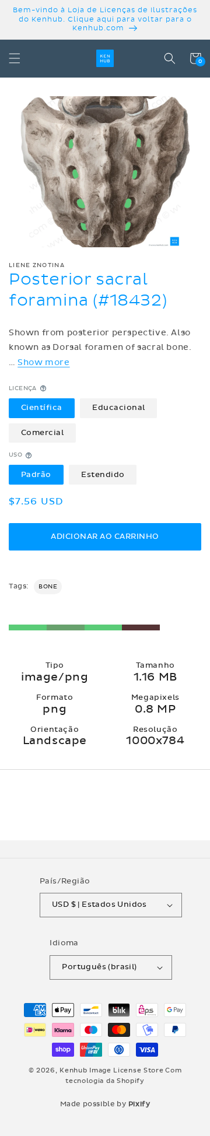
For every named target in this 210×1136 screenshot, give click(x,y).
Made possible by (105, 1104)
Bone (47, 586)
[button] (14, 58)
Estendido (103, 474)
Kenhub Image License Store (111, 1070)
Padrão (36, 474)
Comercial (42, 432)
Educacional (118, 407)
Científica (41, 407)
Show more (43, 362)
